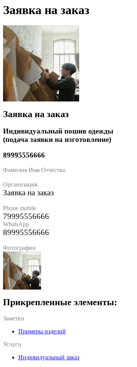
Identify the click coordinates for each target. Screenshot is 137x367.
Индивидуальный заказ (48, 357)
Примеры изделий (42, 331)
